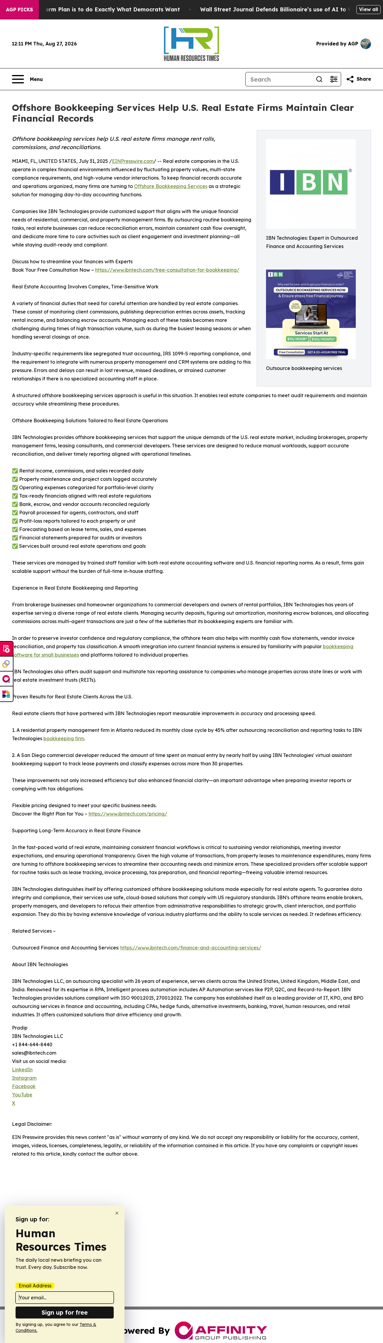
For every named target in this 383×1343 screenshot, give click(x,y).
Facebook (24, 1086)
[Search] (319, 79)
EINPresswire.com (132, 161)
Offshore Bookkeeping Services (170, 186)
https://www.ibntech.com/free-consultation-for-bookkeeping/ (167, 270)
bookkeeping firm (63, 738)
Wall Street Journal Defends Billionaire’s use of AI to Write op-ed (290, 9)
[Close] (117, 1213)
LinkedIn (22, 1070)
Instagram (24, 1078)
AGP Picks (19, 10)
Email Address (35, 1286)
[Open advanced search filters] (333, 79)
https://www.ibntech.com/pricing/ (128, 814)
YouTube (22, 1095)
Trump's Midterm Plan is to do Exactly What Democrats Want (95, 9)
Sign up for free (65, 1312)
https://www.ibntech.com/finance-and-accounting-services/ (190, 948)
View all (368, 9)
